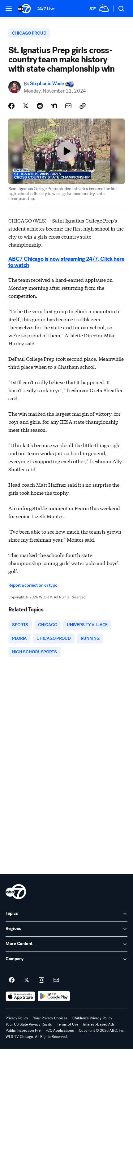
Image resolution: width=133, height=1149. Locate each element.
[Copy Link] (82, 106)
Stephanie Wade (47, 84)
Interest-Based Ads (99, 1024)
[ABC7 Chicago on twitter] (26, 980)
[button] (8, 8)
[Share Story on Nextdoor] (54, 106)
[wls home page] (16, 891)
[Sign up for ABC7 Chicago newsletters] (56, 980)
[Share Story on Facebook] (11, 106)
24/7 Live (46, 9)
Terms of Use (67, 1024)
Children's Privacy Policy (92, 1018)
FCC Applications (59, 1030)
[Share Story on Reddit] (40, 106)
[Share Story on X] (25, 106)
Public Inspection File (23, 1030)
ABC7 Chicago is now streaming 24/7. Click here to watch (66, 262)
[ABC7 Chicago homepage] (24, 9)
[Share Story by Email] (68, 106)
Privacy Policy (17, 1018)
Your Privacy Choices (50, 1018)
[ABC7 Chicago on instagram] (41, 980)
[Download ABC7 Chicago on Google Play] (54, 996)
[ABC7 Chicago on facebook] (12, 980)
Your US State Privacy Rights (29, 1024)
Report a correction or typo (32, 585)
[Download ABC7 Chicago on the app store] (20, 996)
